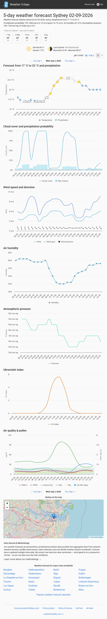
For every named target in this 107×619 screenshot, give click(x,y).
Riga (56, 573)
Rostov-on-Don (86, 585)
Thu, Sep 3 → (70, 61)
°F (102, 55)
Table (91, 55)
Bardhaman (59, 589)
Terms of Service (65, 608)
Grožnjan (32, 585)
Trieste (31, 589)
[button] (53, 516)
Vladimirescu (34, 573)
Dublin (82, 573)
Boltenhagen (85, 577)
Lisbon (57, 581)
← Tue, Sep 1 (36, 61)
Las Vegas (8, 585)
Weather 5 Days (19, 4)
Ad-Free (79, 608)
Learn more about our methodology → (22, 559)
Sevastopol (33, 577)
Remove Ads (90, 4)
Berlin (56, 569)
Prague (82, 569)
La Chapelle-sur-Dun (13, 577)
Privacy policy (48, 608)
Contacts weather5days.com (26, 608)
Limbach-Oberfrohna (89, 581)
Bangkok (7, 569)
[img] (53, 519)
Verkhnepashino (36, 569)
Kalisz (31, 581)
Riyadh (57, 585)
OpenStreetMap (97, 537)
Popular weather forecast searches (53, 594)
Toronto (7, 581)
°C (98, 55)
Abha (81, 589)
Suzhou (7, 589)
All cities (89, 608)
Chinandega (9, 573)
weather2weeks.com (52, 614)
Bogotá (57, 577)
